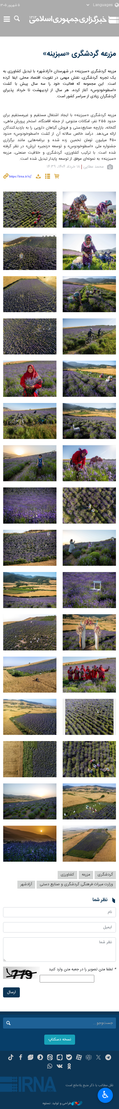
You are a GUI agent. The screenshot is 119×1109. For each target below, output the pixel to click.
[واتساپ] (50, 1067)
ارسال (11, 992)
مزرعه (86, 875)
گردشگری (105, 875)
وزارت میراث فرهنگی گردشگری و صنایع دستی (76, 884)
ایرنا (68, 20)
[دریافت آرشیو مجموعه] (38, 177)
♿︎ (105, 1094)
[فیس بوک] (20, 1058)
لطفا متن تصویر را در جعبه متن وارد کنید (82, 969)
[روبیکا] (89, 1058)
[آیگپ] (60, 1058)
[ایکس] (98, 1058)
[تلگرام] (108, 1058)
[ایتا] (50, 1058)
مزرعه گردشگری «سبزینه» (79, 54)
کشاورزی (67, 875)
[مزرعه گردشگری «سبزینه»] (89, 209)
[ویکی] (60, 1067)
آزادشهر (26, 884)
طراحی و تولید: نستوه (57, 1103)
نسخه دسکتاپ (59, 1039)
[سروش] (40, 1058)
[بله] (69, 1058)
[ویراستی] (30, 1058)
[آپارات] (79, 1058)
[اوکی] (69, 1067)
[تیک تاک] (11, 1058)
